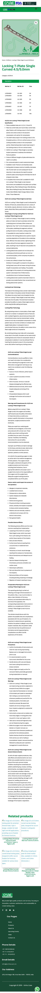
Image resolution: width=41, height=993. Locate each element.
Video (10, 935)
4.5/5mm (8, 60)
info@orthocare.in (9, 964)
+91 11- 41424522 (8, 954)
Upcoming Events (13, 932)
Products (11, 925)
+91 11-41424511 (8, 952)
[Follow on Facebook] (2, 910)
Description (8, 81)
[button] (36, 22)
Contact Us (11, 938)
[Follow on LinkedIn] (13, 910)
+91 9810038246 (8, 949)
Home (3, 60)
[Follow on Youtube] (10, 910)
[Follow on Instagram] (6, 910)
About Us (11, 928)
